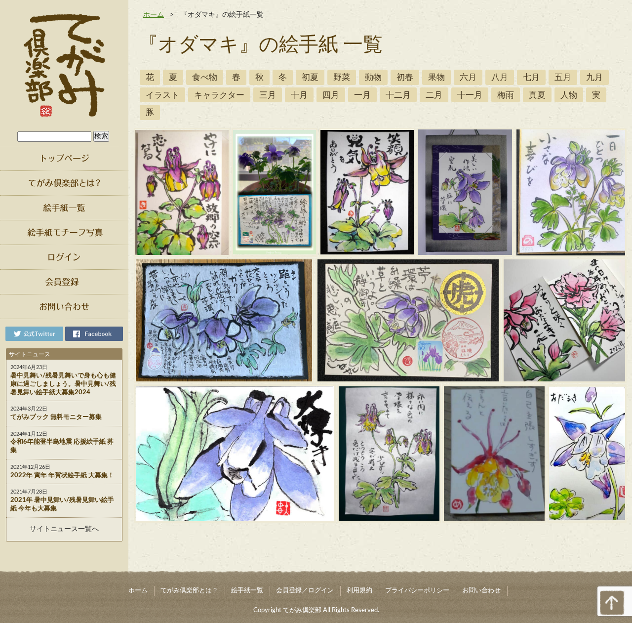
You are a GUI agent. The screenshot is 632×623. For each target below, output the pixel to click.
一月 (362, 95)
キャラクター (219, 95)
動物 (373, 77)
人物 (568, 95)
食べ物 (204, 77)
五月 (562, 77)
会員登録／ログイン (305, 590)
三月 (267, 95)
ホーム (153, 14)
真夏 (537, 95)
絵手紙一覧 (247, 590)
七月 (531, 77)
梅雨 (505, 95)
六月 (468, 77)
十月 (299, 95)
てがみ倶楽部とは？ (189, 590)
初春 (404, 77)
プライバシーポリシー (417, 590)
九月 (594, 77)
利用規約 (359, 590)
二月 (434, 95)
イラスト (162, 95)
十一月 (469, 95)
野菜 (341, 77)
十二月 (398, 95)
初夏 (310, 77)
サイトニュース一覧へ (64, 529)
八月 (499, 77)
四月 (330, 95)
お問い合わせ (481, 590)
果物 (436, 77)
